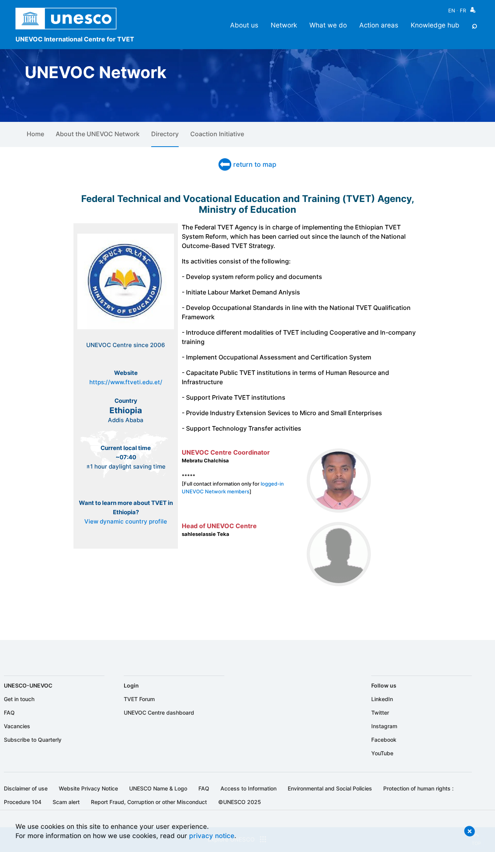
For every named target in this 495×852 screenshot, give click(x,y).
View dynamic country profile (125, 521)
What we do (328, 25)
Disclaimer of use (26, 788)
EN (451, 10)
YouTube (382, 753)
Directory (165, 134)
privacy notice (211, 835)
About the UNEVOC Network (98, 134)
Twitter (380, 712)
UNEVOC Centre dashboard (159, 712)
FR (463, 10)
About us (244, 25)
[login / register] (473, 12)
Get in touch (19, 699)
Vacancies (17, 726)
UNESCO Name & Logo (158, 788)
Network (284, 25)
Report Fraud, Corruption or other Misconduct (149, 802)
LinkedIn (382, 699)
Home (35, 134)
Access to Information (248, 788)
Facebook (383, 739)
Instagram (384, 726)
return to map (255, 164)
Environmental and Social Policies (330, 788)
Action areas (378, 25)
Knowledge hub (435, 25)
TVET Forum (139, 699)
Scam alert (66, 802)
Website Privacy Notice (88, 788)
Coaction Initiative (217, 134)
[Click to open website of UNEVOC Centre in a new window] (125, 329)
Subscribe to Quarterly (32, 739)
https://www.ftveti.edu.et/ (125, 382)
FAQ (9, 712)
